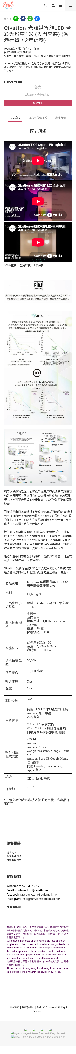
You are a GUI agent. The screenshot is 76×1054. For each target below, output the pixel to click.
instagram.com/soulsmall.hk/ (41, 899)
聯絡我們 (38, 102)
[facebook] (23, 18)
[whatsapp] (30, 18)
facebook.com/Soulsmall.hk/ (38, 894)
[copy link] (37, 18)
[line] (16, 18)
